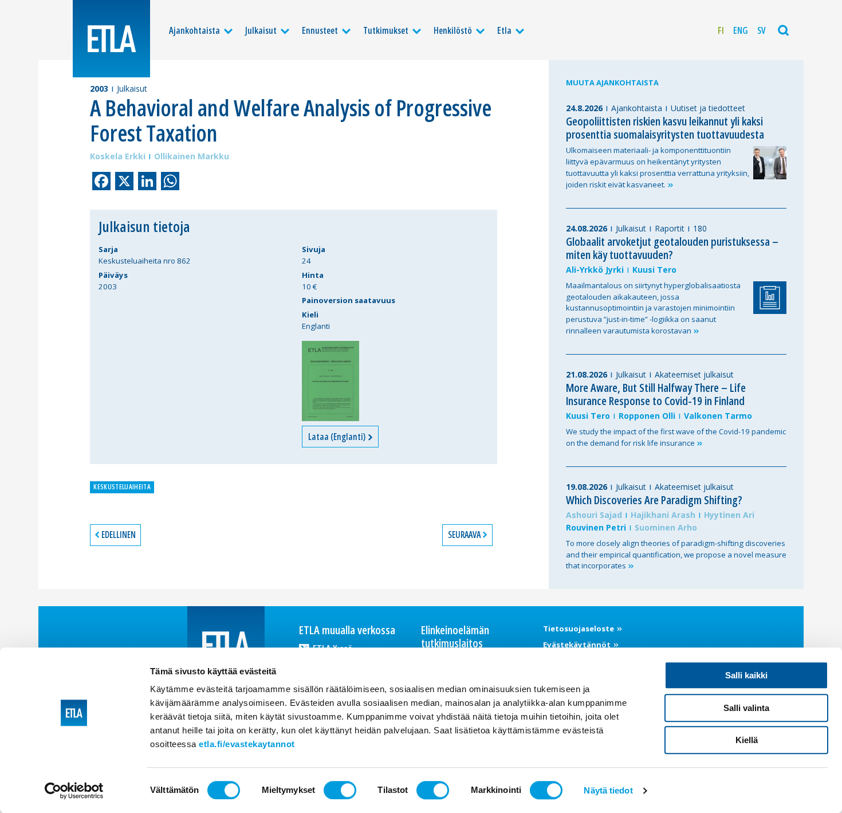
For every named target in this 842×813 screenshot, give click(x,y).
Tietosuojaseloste (579, 628)
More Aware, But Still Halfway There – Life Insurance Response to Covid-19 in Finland (656, 394)
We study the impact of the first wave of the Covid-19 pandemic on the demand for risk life (676, 437)
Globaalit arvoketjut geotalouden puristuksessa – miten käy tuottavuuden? (672, 248)
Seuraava (464, 534)
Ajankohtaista (194, 30)
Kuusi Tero (654, 269)
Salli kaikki (746, 675)
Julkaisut (261, 30)
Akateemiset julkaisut (694, 374)
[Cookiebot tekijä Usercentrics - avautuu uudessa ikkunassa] (74, 790)
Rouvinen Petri (596, 527)
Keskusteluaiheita (121, 486)
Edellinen (118, 534)
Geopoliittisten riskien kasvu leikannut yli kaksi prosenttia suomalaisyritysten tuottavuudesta (665, 127)
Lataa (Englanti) (337, 436)
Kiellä (746, 740)
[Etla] (111, 38)
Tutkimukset (385, 30)
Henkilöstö (453, 30)
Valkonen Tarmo (718, 415)
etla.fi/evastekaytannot (247, 744)
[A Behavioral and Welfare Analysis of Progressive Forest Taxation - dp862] (330, 381)
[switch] (340, 790)
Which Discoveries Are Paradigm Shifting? (654, 500)
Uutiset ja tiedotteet (708, 108)
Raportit (669, 228)
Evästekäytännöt (577, 644)
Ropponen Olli (647, 415)
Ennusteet (320, 30)
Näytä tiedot (608, 790)
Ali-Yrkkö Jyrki (595, 269)
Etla (504, 30)
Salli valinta (746, 708)
